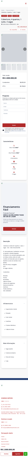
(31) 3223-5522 (6, 404)
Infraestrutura (8, 303)
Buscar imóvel (10, 10)
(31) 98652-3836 (7, 425)
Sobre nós (3, 439)
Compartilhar (14, 29)
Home (2, 10)
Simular (14, 229)
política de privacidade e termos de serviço (15, 131)
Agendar (17, 454)
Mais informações (9, 343)
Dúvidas (6, 454)
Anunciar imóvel (5, 444)
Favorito (24, 29)
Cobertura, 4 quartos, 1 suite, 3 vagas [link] (10, 12)
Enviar (14, 125)
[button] (3, 49)
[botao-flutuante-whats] (25, 454)
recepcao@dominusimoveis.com (11, 427)
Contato (3, 446)
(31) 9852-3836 (6, 406)
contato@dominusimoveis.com (11, 409)
